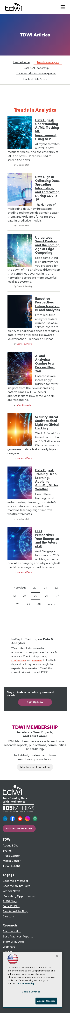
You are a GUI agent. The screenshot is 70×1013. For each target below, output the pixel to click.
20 (34, 587)
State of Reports (14, 941)
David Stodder (24, 404)
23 (14, 595)
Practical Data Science (36, 79)
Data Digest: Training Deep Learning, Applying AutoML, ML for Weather (46, 479)
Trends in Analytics (48, 62)
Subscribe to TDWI (19, 828)
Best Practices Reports (18, 936)
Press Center (11, 855)
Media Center (12, 860)
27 (57, 595)
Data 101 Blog (11, 906)
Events (7, 850)
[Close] (57, 955)
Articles (8, 951)
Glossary (8, 916)
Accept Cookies (46, 1001)
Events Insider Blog (15, 911)
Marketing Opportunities (19, 896)
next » (51, 604)
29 (28, 604)
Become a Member (15, 880)
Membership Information (35, 767)
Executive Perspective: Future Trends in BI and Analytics (47, 304)
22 (56, 587)
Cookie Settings (31, 991)
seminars (37, 660)
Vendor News (11, 891)
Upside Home (21, 62)
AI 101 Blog (10, 901)
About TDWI (11, 845)
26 (46, 595)
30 (39, 604)
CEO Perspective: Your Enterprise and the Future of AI (47, 538)
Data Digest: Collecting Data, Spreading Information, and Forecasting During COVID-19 (47, 188)
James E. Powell (25, 343)
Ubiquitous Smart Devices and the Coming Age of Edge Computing (47, 245)
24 (24, 595)
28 (18, 604)
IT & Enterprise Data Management (36, 73)
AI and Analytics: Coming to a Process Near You (45, 363)
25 (35, 595)
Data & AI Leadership (36, 67)
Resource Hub (12, 931)
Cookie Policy (26, 983)
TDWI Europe (12, 866)
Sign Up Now (35, 701)
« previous (20, 587)
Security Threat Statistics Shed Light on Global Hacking (47, 422)
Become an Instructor (17, 886)
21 (45, 587)
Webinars (9, 946)
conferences (18, 660)
